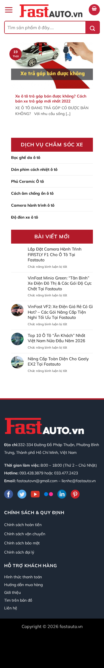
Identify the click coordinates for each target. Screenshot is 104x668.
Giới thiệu (12, 592)
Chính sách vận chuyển (24, 533)
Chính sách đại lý (19, 552)
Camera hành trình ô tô (32, 205)
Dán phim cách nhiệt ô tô (34, 169)
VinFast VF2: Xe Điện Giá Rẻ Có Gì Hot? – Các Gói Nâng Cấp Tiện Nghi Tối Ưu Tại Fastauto (60, 312)
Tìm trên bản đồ (18, 600)
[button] (8, 10)
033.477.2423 (66, 473)
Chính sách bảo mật (22, 543)
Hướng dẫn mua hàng (23, 584)
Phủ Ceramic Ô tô (27, 181)
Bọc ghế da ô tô (25, 157)
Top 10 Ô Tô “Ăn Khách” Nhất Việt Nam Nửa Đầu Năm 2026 (56, 338)
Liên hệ (10, 608)
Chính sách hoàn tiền (23, 524)
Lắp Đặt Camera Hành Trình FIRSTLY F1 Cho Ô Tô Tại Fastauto (55, 254)
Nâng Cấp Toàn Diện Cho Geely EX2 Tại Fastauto (58, 361)
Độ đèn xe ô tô (24, 217)
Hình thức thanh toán (23, 576)
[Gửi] (92, 27)
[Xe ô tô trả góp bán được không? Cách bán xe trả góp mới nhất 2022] (52, 88)
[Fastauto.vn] (51, 11)
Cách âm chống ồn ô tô (32, 193)
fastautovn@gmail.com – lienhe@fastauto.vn (56, 480)
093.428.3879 (31, 473)
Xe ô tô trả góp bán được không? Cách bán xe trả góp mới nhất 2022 (50, 99)
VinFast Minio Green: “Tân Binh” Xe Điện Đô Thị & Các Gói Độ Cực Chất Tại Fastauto (60, 283)
